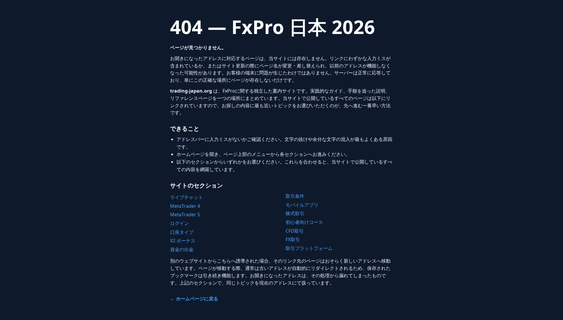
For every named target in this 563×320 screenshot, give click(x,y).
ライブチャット (186, 197)
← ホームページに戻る (194, 298)
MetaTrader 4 (185, 206)
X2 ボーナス (182, 240)
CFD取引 (295, 231)
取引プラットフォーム (309, 248)
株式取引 (295, 213)
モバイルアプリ (302, 205)
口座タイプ (182, 232)
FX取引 (293, 239)
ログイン (179, 223)
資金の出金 (182, 249)
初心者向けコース (304, 222)
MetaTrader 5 (185, 214)
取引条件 (295, 196)
